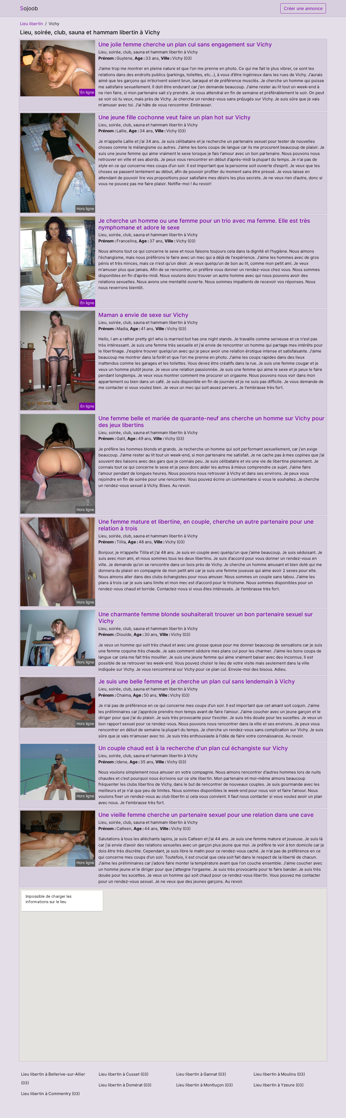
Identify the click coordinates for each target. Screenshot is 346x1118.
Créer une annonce (303, 8)
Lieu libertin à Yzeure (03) (279, 1084)
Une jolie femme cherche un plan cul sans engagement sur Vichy (185, 44)
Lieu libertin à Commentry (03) (50, 1093)
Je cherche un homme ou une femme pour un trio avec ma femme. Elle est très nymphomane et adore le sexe (204, 224)
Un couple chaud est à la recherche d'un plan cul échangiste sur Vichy (193, 748)
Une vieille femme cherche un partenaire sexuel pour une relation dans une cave (206, 814)
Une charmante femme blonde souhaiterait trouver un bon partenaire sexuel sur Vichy (205, 617)
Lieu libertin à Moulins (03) (279, 1074)
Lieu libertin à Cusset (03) (123, 1074)
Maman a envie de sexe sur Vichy (143, 314)
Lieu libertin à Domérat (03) (125, 1084)
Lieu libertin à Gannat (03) (201, 1074)
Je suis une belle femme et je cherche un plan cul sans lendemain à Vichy (196, 681)
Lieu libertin (31, 23)
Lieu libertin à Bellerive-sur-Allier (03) (53, 1078)
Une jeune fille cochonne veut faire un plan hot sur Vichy (174, 117)
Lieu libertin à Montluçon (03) (204, 1084)
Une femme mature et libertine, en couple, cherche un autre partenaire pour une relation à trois (206, 525)
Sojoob (29, 8)
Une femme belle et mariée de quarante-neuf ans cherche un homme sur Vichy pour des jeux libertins (211, 421)
